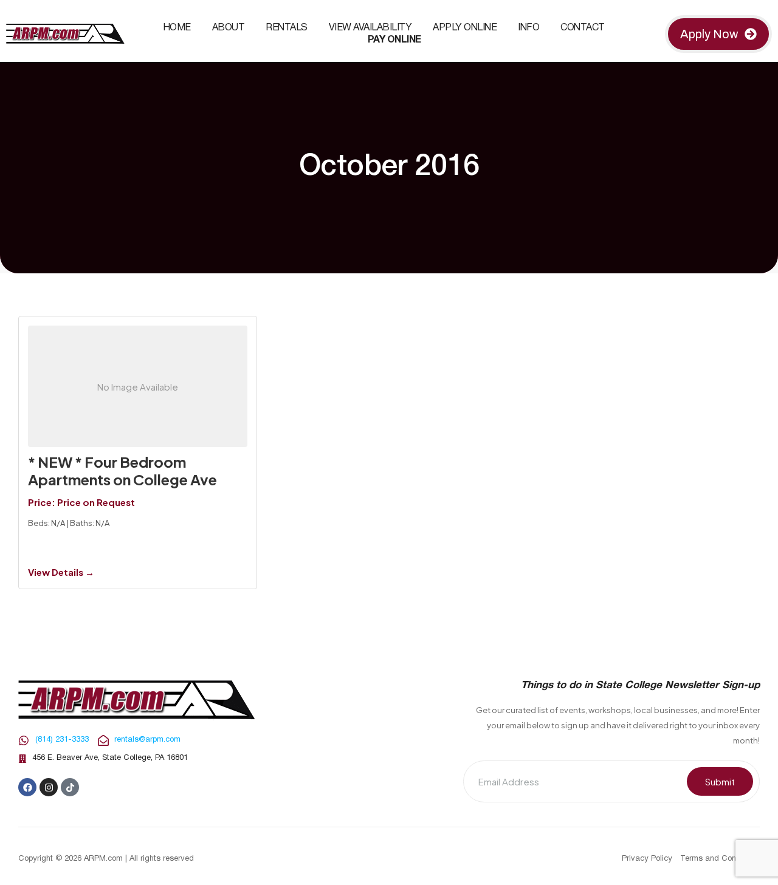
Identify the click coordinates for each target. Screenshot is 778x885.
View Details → (61, 572)
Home (177, 28)
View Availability (370, 28)
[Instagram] (49, 787)
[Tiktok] (70, 787)
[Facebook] (27, 787)
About (228, 28)
